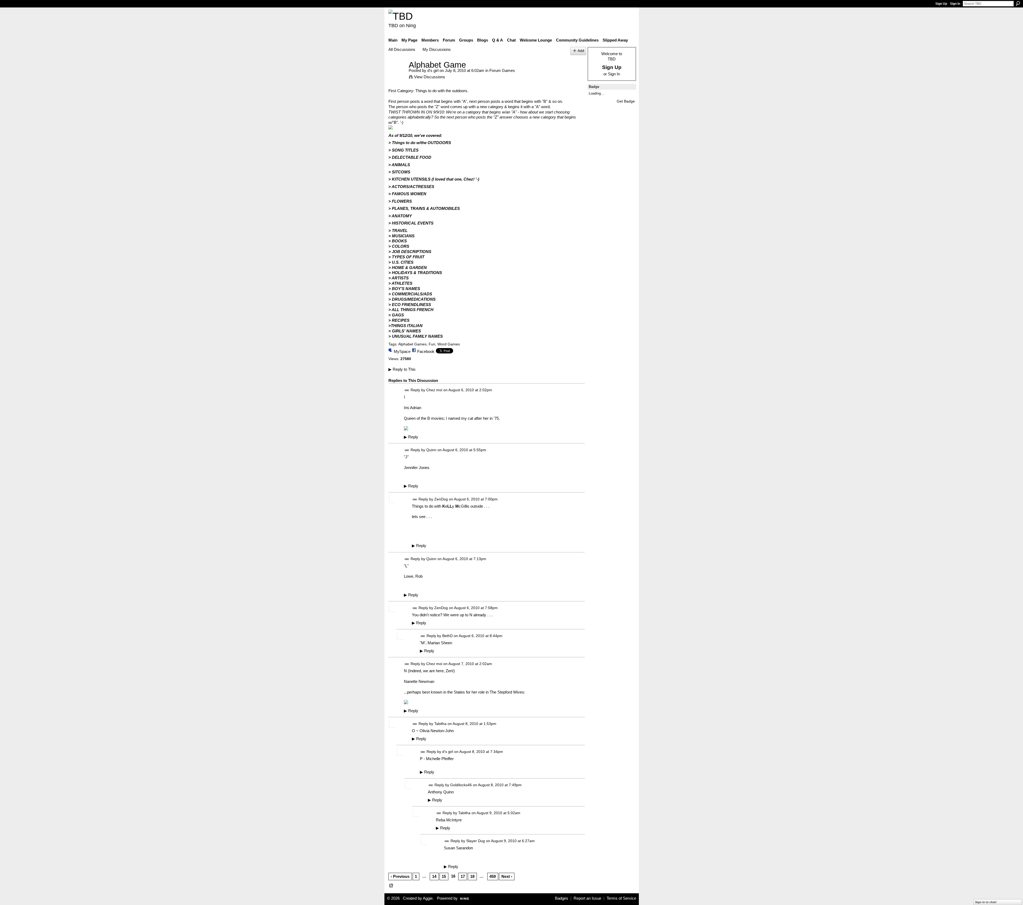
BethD (447, 636)
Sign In (955, 4)
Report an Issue (587, 898)
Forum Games (502, 70)
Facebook (426, 351)
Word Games (448, 344)
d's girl (433, 70)
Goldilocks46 (461, 785)
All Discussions (401, 49)
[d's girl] (396, 75)
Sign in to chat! (986, 902)
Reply (411, 437)
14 (434, 876)
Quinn (431, 450)
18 (472, 876)
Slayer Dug (475, 841)
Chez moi (434, 390)
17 (463, 876)
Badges (561, 898)
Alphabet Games (412, 344)
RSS (391, 885)
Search (1018, 3)
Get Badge (626, 101)
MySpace (402, 351)
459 (492, 876)
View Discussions (429, 77)
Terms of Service (621, 898)
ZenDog (441, 499)
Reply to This (402, 369)
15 (444, 876)
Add (581, 51)
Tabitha (440, 724)
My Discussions (437, 49)
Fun (432, 344)
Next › (506, 876)
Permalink (406, 390)
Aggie (428, 898)
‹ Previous (400, 876)
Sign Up (941, 4)
